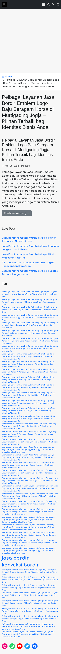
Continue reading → (17, 213)
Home (8, 76)
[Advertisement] (30, 40)
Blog (27, 166)
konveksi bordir (20, 565)
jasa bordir (15, 558)
